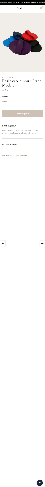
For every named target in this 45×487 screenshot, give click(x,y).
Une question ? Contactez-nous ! (14, 155)
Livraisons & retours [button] (9, 144)
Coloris (5, 97)
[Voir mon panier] (40, 7)
